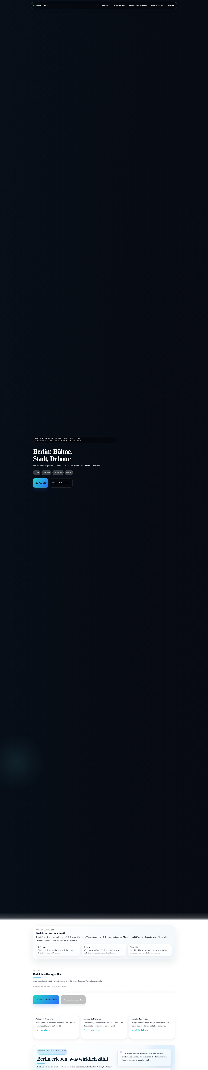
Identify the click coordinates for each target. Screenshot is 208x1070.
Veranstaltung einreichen (73, 1000)
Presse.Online (76, 441)
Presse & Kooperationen (138, 5)
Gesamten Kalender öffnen (46, 1000)
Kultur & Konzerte (44, 1019)
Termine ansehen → (92, 1030)
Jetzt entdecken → (43, 1030)
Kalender (105, 5)
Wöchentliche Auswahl (61, 483)
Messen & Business (92, 1019)
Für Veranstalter (119, 5)
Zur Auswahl (41, 483)
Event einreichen (157, 5)
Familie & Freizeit (140, 1019)
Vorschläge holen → (140, 1030)
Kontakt (171, 5)
